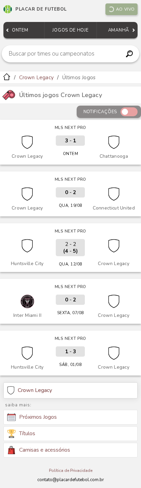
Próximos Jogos (38, 417)
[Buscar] (129, 54)
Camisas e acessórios (44, 450)
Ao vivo (125, 9)
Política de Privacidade (70, 470)
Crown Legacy (36, 77)
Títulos (27, 433)
